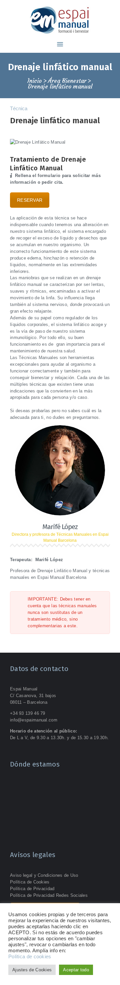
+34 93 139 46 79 (27, 713)
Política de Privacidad (32, 888)
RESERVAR (29, 200)
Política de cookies (29, 956)
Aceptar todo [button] (76, 969)
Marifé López (60, 526)
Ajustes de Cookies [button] (32, 969)
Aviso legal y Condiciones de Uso (44, 875)
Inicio (34, 81)
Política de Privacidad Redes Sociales (49, 895)
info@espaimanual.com (33, 719)
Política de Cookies (30, 881)
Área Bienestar (67, 81)
